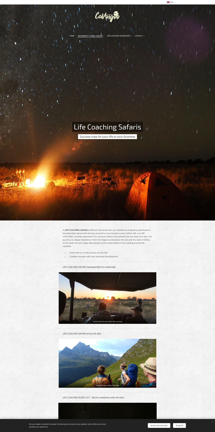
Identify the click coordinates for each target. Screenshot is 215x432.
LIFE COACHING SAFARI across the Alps (82, 333)
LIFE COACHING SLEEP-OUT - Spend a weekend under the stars (93, 397)
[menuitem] (73, 36)
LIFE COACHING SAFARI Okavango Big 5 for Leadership (89, 267)
